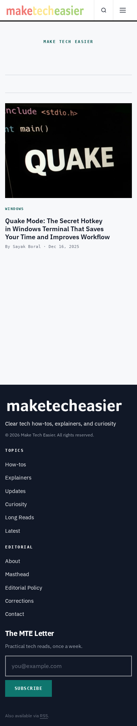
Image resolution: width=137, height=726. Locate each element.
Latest (12, 530)
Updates (15, 491)
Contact (14, 613)
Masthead (17, 574)
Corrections (19, 600)
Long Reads (19, 517)
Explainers (18, 477)
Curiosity (16, 504)
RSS (44, 715)
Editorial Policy (23, 587)
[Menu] (122, 10)
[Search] (103, 10)
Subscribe (28, 688)
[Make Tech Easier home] (46, 10)
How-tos (15, 464)
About (12, 561)
